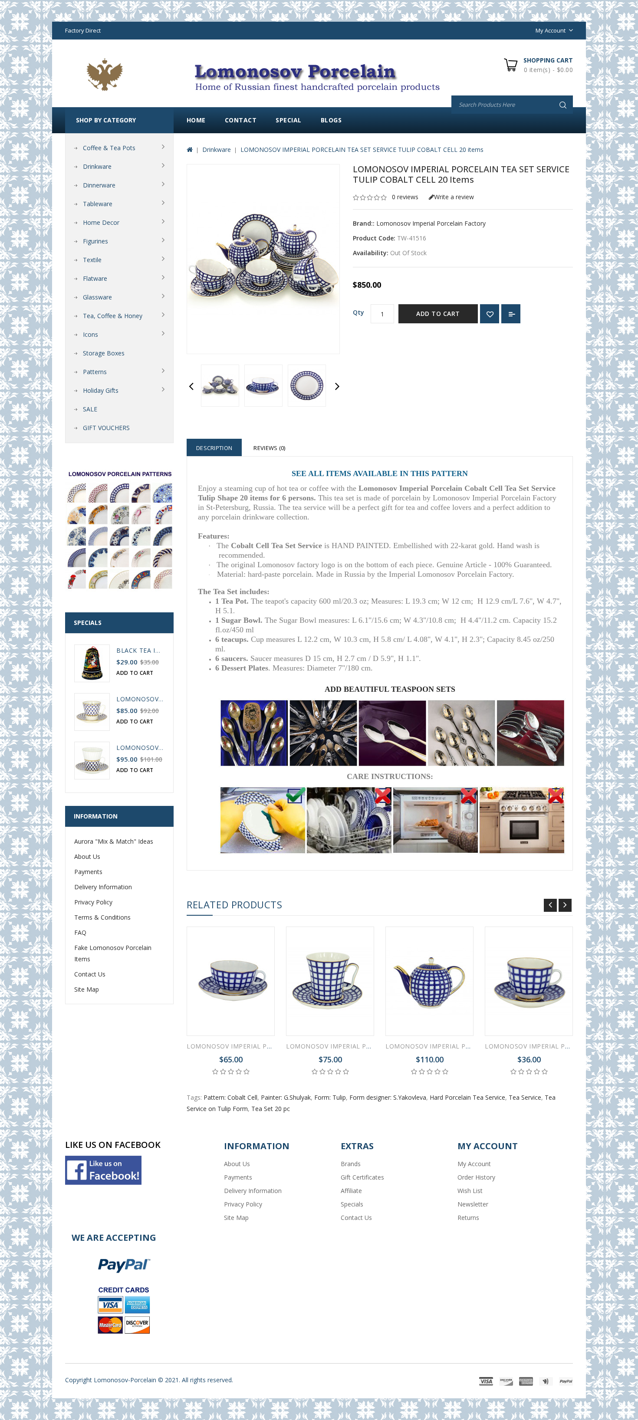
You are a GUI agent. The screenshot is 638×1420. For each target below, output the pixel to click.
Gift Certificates (362, 1177)
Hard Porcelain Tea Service (467, 1097)
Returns (468, 1217)
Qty (358, 312)
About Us (87, 856)
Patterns (95, 372)
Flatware (95, 278)
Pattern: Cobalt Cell (230, 1097)
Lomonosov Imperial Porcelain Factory (431, 223)
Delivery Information (103, 887)
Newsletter (472, 1204)
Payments (88, 872)
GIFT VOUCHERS (106, 428)
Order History (476, 1177)
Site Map (86, 989)
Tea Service (525, 1097)
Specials (352, 1204)
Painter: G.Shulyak (286, 1097)
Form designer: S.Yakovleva (387, 1097)
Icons (90, 334)
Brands (351, 1164)
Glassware (97, 297)
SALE (90, 409)
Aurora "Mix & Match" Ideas (113, 841)
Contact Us (89, 974)
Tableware (97, 204)
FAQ (80, 932)
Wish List (470, 1191)
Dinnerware (99, 185)
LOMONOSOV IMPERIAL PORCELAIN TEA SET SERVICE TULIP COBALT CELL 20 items (361, 149)
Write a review (454, 197)
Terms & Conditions (102, 917)
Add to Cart (438, 313)
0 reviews (405, 197)
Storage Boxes (104, 353)
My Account (474, 1164)
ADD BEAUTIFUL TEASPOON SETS (390, 689)
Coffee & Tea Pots (109, 148)
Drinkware (97, 166)
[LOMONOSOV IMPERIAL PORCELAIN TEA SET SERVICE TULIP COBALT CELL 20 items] (220, 386)
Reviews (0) (269, 448)
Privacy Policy (93, 902)
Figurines (95, 241)
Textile (92, 260)
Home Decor (101, 222)
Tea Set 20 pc (270, 1108)
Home (196, 120)
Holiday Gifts (100, 390)
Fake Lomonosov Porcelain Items (112, 953)
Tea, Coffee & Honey (112, 316)
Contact (241, 120)
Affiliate (351, 1191)
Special (289, 120)
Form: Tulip (330, 1097)
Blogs (331, 120)
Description (214, 448)
